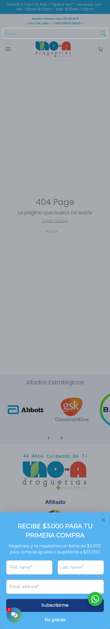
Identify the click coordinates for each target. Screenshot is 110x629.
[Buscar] (103, 33)
